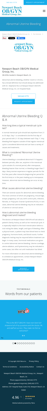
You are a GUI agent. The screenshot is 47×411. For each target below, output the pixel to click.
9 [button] (29, 343)
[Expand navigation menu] (44, 11)
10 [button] (31, 343)
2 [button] (15, 343)
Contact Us (40, 367)
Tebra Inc (23, 361)
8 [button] (27, 343)
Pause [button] (2, 338)
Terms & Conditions (10, 367)
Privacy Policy (34, 361)
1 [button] (13, 343)
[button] (23, 96)
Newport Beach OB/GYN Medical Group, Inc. (16, 34)
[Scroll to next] (45, 312)
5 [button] (21, 343)
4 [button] (19, 343)
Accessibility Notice (27, 367)
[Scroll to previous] (1, 312)
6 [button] (23, 343)
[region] (23, 320)
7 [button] (25, 343)
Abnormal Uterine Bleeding (10, 36)
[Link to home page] (21, 11)
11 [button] (34, 343)
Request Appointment (23, 101)
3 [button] (17, 343)
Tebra (33, 403)
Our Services (37, 34)
